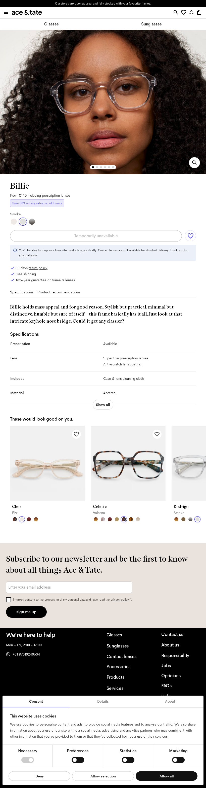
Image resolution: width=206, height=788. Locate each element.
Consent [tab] (36, 701)
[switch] (78, 760)
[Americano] (130, 519)
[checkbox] (8, 599)
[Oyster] (137, 519)
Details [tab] (103, 701)
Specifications (21, 292)
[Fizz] (13, 221)
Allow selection (103, 776)
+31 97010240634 (26, 654)
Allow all (167, 776)
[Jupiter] (102, 519)
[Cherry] (28, 519)
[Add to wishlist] (190, 235)
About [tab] (170, 701)
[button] (184, 12)
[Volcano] (14, 519)
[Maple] (116, 519)
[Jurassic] (183, 519)
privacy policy (120, 600)
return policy (38, 268)
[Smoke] (22, 221)
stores (65, 4)
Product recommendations (58, 292)
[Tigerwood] (35, 519)
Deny (39, 776)
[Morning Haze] (31, 221)
